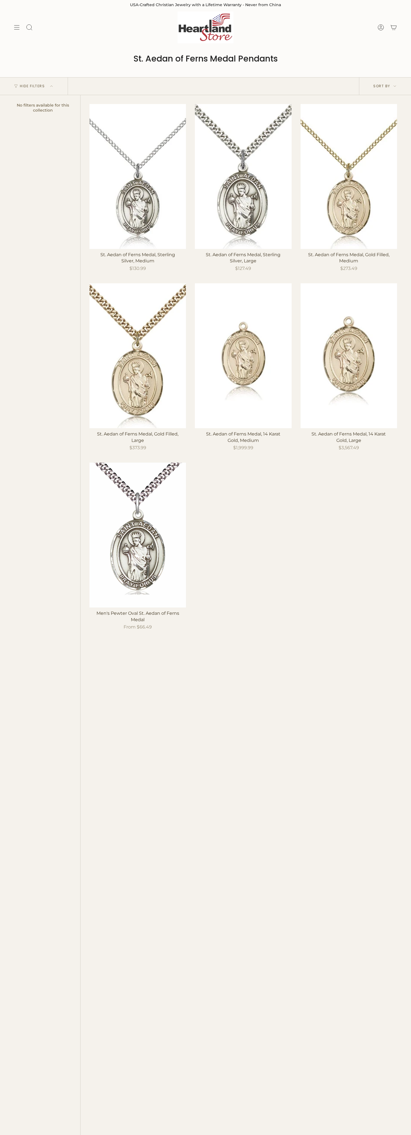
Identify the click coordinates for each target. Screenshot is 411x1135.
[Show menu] (16, 27)
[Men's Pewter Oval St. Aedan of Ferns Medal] (137, 535)
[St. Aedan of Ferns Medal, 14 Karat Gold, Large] (349, 355)
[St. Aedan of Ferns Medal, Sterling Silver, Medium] (137, 176)
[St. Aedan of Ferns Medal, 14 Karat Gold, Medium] (243, 355)
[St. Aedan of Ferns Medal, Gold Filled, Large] (137, 355)
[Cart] (393, 27)
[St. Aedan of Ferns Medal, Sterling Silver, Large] (243, 176)
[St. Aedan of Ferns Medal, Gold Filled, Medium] (349, 176)
